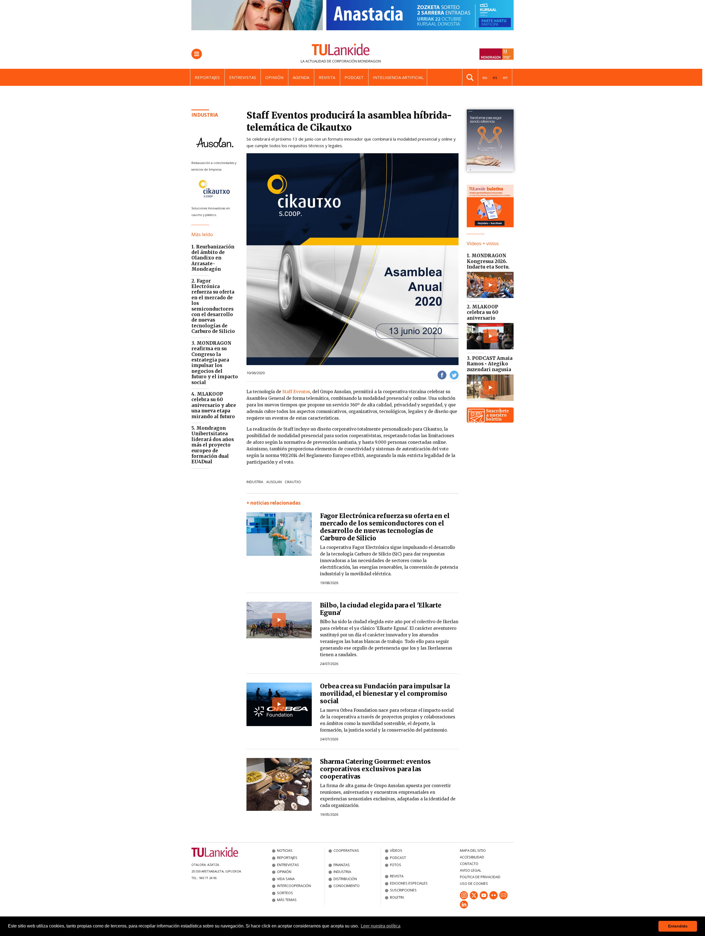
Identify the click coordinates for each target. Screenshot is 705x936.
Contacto (469, 863)
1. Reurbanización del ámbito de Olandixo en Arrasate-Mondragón (212, 258)
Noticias (284, 850)
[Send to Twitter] (454, 374)
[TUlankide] (341, 50)
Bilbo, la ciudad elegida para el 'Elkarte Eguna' (380, 609)
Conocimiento (346, 885)
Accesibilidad (472, 857)
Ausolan (274, 482)
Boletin (397, 897)
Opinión (274, 77)
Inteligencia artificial (398, 77)
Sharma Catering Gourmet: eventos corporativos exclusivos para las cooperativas (375, 769)
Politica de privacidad (480, 876)
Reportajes (207, 77)
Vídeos (396, 850)
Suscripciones (403, 890)
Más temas (287, 899)
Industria (204, 115)
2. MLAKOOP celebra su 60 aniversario (482, 312)
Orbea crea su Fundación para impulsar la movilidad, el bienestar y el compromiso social (385, 693)
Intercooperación (294, 885)
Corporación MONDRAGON (356, 61)
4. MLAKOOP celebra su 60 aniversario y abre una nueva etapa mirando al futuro (213, 405)
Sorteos (285, 892)
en (505, 77)
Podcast (354, 77)
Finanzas (341, 864)
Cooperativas (346, 850)
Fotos (395, 864)
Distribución (345, 878)
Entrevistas (242, 77)
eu (484, 77)
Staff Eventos (296, 391)
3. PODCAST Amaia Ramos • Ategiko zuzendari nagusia (490, 364)
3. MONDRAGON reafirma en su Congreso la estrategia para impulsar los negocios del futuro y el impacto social (214, 362)
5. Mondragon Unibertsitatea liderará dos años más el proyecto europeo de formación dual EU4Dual (212, 445)
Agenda (301, 77)
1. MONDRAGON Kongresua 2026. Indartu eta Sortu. (488, 261)
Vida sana (286, 878)
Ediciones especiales (409, 883)
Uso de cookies (474, 883)
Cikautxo (293, 482)
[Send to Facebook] (442, 374)
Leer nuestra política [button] (380, 926)
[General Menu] (196, 54)
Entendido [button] (678, 926)
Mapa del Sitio (473, 850)
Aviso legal (470, 870)
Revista (327, 77)
